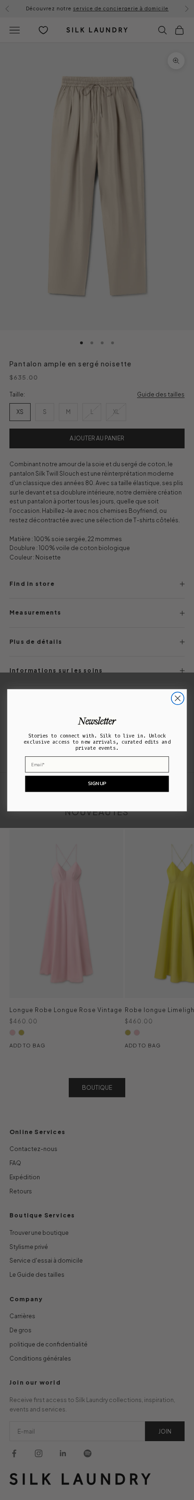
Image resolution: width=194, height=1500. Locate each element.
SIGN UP (96, 783)
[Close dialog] (177, 698)
